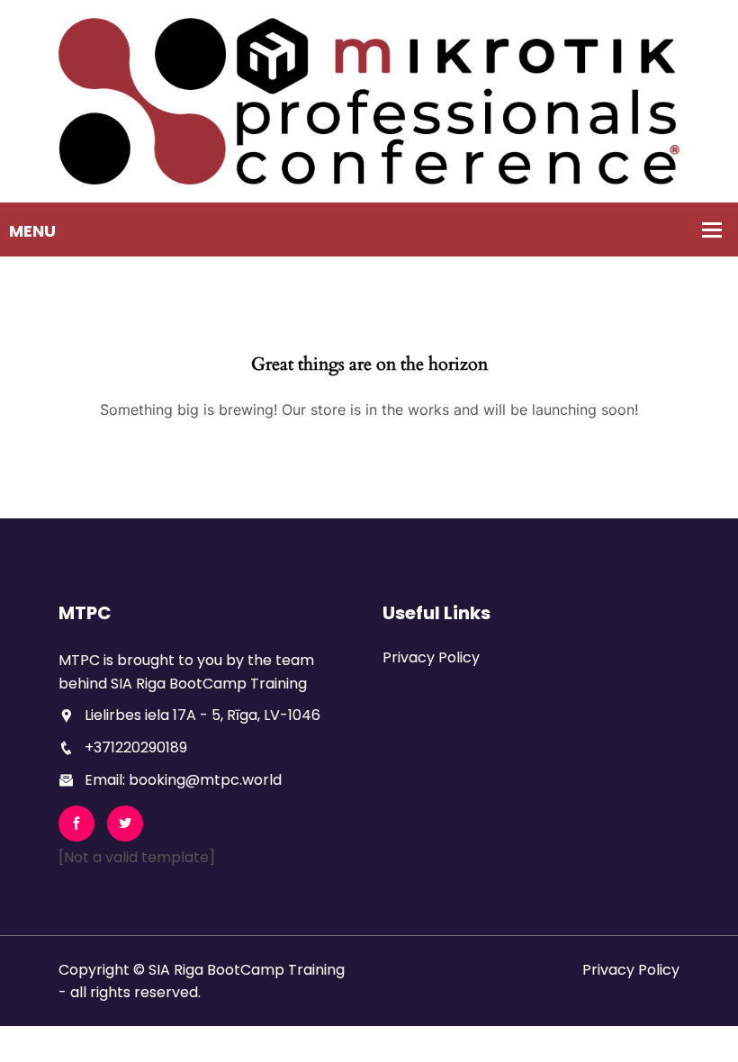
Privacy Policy (431, 657)
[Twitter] (125, 824)
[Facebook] (76, 824)
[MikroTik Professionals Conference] (369, 100)
